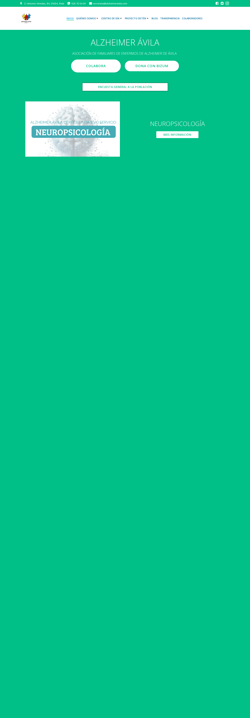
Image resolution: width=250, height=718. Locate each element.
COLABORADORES (192, 18)
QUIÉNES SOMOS (86, 18)
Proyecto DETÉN (135, 18)
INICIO (70, 18)
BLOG (155, 18)
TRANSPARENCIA (170, 18)
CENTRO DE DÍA (110, 18)
